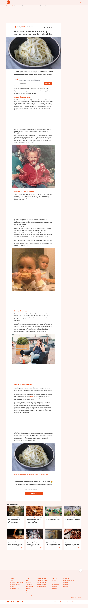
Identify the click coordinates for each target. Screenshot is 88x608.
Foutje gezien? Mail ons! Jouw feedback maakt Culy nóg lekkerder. (31, 474)
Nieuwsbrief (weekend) (15, 584)
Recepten (31, 2)
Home (7, 5)
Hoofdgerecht (29, 586)
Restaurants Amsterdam (42, 576)
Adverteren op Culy (14, 588)
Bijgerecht (28, 588)
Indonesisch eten (55, 584)
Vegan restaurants (41, 586)
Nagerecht (28, 590)
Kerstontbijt (65, 582)
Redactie (18, 26)
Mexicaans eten (55, 576)
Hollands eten (55, 592)
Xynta (79, 601)
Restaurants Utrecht (41, 578)
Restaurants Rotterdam (42, 580)
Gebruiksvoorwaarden (15, 590)
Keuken (55, 2)
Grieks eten (54, 578)
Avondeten (28, 582)
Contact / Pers (13, 576)
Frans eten (54, 590)
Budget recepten (30, 592)
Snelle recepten (29, 595)
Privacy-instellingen (76, 597)
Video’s (79, 574)
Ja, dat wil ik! (34, 493)
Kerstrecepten (29, 576)
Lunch (27, 580)
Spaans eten (54, 586)
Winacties (12, 586)
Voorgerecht (29, 584)
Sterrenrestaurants (41, 584)
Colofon (11, 580)
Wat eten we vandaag (43, 2)
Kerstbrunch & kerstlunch (68, 580)
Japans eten (54, 588)
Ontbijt (28, 578)
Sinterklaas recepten (67, 576)
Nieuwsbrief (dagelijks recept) (16, 582)
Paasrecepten (66, 584)
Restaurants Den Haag (42, 582)
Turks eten (54, 580)
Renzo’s (32, 396)
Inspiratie (63, 2)
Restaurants (72, 2)
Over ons (12, 578)
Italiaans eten (55, 582)
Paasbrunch (65, 586)
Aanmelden (48, 83)
